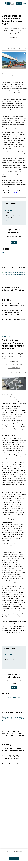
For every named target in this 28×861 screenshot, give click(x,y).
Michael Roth (14, 37)
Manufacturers (6, 11)
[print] (25, 48)
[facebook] (9, 48)
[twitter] (14, 48)
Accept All (14, 858)
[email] (19, 48)
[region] (14, 855)
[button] (3, 4)
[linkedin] (11, 48)
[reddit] (16, 48)
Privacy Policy (16, 854)
